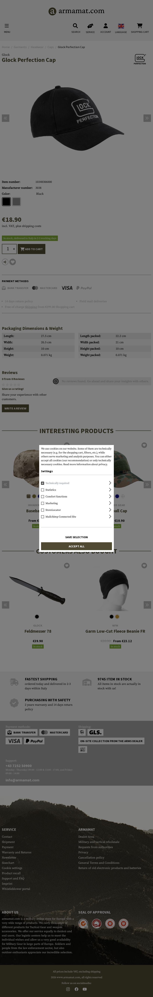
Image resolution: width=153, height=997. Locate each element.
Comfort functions (56, 496)
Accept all (77, 546)
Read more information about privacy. (85, 464)
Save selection (76, 537)
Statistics (51, 490)
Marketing (52, 503)
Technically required (57, 483)
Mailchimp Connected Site (61, 516)
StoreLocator (53, 510)
